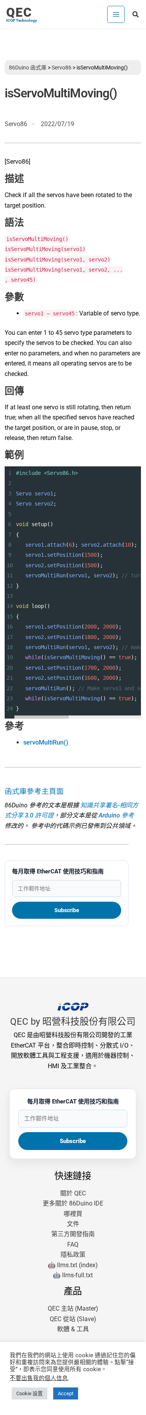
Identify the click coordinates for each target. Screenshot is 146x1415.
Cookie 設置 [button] (29, 1393)
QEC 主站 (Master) (73, 1308)
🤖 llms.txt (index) (73, 1265)
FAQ (72, 1244)
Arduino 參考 (116, 815)
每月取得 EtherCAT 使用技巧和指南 (58, 871)
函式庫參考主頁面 (34, 791)
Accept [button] (65, 1393)
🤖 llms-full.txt (73, 1275)
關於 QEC (73, 1193)
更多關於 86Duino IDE (73, 1203)
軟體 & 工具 (73, 1329)
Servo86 (61, 67)
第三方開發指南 (73, 1234)
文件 (73, 1224)
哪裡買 (73, 1214)
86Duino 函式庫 (28, 67)
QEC (19, 12)
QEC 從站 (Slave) (73, 1319)
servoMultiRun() (45, 742)
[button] (135, 14)
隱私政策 (73, 1254)
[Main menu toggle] (115, 14)
